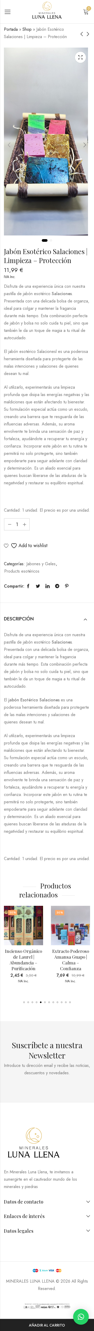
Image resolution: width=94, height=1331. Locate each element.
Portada (11, 29)
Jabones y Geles (41, 564)
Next (85, 145)
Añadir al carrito (47, 1325)
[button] (24, 1002)
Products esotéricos (21, 571)
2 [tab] (51, 240)
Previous (9, 145)
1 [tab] (45, 240)
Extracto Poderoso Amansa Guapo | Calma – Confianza (40, 959)
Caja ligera (80, 57)
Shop (27, 29)
